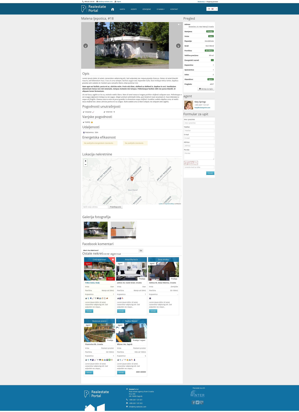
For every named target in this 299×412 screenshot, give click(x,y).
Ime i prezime (189, 119)
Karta (122, 9)
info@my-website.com (105, 1)
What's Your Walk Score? (91, 250)
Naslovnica (201, 1)
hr (210, 9)
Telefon (187, 127)
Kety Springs (200, 101)
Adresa (186, 142)
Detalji (89, 311)
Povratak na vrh (199, 388)
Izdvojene (146, 9)
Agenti (134, 9)
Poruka (186, 150)
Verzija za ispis (207, 89)
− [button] (85, 164)
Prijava (118, 1)
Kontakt (174, 9)
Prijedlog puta (115, 207)
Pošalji (210, 173)
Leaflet (161, 204)
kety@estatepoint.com (202, 108)
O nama (160, 9)
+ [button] (85, 160)
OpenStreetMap (169, 204)
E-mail (186, 134)
